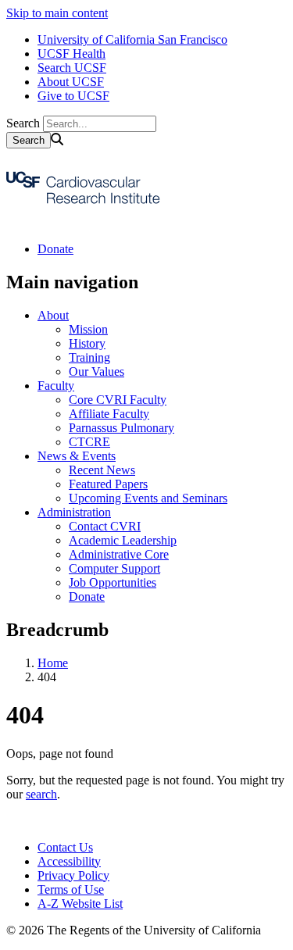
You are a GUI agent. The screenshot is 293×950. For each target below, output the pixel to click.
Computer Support (114, 568)
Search (23, 123)
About (53, 315)
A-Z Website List (80, 903)
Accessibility (69, 861)
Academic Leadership (123, 540)
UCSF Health (71, 53)
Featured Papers (108, 484)
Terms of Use (71, 889)
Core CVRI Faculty (117, 399)
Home (53, 663)
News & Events (77, 455)
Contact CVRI (105, 526)
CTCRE (89, 441)
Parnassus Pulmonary (121, 427)
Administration (74, 512)
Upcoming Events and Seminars (148, 498)
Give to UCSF (73, 95)
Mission (88, 329)
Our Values (96, 371)
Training (89, 357)
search (41, 794)
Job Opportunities (112, 582)
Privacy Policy (73, 875)
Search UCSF (72, 67)
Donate (55, 248)
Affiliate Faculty (109, 413)
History (87, 343)
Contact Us (65, 847)
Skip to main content (57, 13)
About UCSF (71, 81)
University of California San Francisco (132, 39)
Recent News (102, 470)
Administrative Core (119, 554)
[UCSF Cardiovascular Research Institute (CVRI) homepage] (84, 222)
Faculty (56, 385)
